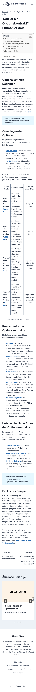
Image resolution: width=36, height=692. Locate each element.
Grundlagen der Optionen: (14, 41)
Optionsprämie (12, 382)
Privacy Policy (18, 673)
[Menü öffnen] (32, 3)
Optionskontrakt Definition (14, 39)
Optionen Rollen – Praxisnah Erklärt (9, 556)
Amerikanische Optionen (16, 453)
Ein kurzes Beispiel (11, 51)
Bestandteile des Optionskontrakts (17, 44)
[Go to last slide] (5, 601)
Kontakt (19, 669)
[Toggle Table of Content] (29, 36)
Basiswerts (26, 112)
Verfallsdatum (11, 372)
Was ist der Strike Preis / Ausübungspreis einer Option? (27, 558)
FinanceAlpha (11, 612)
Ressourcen (9, 669)
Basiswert (10, 343)
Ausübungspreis (12, 356)
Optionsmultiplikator (14, 398)
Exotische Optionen (13, 461)
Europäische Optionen (15, 445)
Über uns (27, 669)
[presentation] (18, 591)
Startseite (5, 12)
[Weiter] (30, 601)
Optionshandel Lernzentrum (18, 666)
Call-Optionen (11, 151)
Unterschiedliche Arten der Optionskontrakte (14, 47)
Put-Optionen (11, 161)
